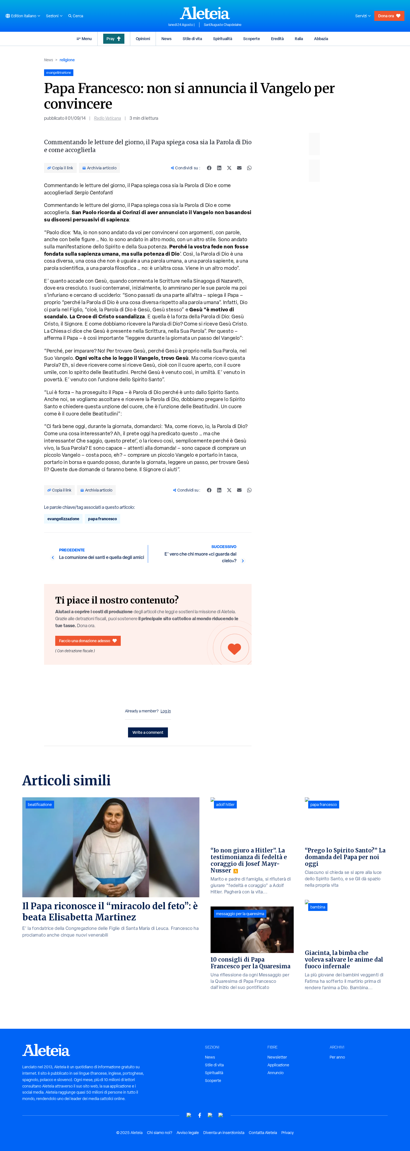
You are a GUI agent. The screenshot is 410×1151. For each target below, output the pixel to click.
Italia (299, 38)
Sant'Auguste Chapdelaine (223, 25)
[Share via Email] (239, 168)
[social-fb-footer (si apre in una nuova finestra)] (199, 1115)
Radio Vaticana (107, 118)
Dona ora (386, 15)
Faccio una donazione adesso (84, 640)
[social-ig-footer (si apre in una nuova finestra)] (220, 1115)
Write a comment (147, 732)
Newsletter (277, 1057)
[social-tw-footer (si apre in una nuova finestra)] (210, 1115)
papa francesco (102, 518)
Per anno (337, 1057)
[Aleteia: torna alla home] (205, 12)
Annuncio (275, 1072)
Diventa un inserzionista (223, 1132)
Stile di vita (192, 38)
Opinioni (143, 38)
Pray (110, 38)
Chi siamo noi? (159, 1132)
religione (67, 59)
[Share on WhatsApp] (249, 168)
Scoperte (251, 38)
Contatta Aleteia (263, 1132)
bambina (317, 907)
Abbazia (321, 38)
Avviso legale (188, 1132)
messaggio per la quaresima (240, 913)
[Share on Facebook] (209, 168)
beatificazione (40, 804)
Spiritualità (222, 38)
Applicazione (278, 1064)
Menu (87, 38)
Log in (166, 710)
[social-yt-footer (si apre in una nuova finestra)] (189, 1115)
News (166, 38)
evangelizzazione (63, 518)
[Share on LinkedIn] (219, 168)
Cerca (78, 15)
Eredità (277, 38)
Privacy (287, 1132)
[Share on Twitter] (229, 168)
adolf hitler (225, 804)
